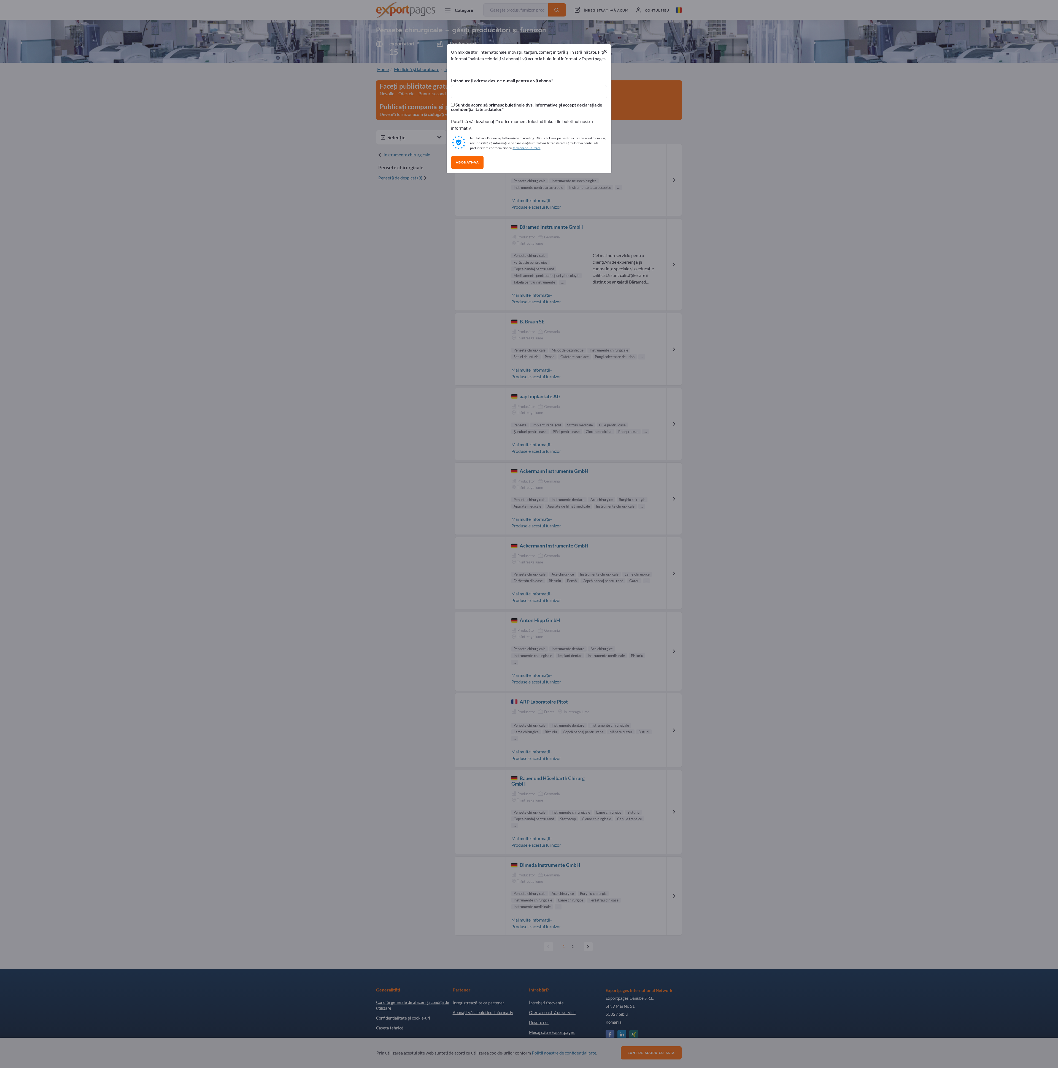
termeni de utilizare (527, 148)
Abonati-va (467, 162)
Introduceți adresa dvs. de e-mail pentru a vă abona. (501, 80)
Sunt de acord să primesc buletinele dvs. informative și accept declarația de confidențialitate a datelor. (526, 107)
